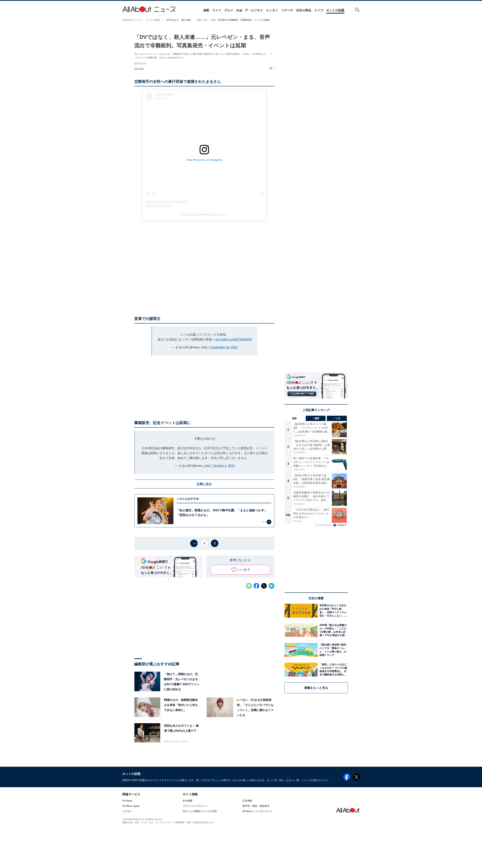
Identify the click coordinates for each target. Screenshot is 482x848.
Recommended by (324, 525)
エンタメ (272, 10)
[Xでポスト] (264, 586)
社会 (239, 10)
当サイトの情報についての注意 (200, 811)
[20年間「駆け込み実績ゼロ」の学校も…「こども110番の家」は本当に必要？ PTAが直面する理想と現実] (333, 630)
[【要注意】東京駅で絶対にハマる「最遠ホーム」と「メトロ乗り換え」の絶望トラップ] (333, 650)
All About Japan (131, 806)
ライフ (216, 10)
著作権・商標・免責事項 (255, 806)
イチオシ (127, 811)
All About (127, 801)
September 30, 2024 (224, 347)
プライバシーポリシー (195, 806)
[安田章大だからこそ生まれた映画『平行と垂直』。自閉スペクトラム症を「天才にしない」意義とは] (333, 610)
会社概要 (187, 801)
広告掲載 (247, 801)
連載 (206, 10)
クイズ (318, 10)
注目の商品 (303, 10)
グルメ (228, 10)
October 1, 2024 (224, 465)
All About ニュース (131, 20)
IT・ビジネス (254, 10)
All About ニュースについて (257, 811)
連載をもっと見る (316, 687)
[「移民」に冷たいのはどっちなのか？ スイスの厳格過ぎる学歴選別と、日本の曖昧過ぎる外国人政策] (333, 669)
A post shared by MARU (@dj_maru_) (204, 214)
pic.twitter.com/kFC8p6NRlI (234, 339)
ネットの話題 (335, 10)
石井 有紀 (139, 68)
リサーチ (287, 10)
